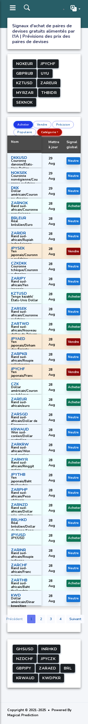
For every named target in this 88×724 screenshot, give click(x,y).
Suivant (75, 619)
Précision (63, 125)
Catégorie (48, 132)
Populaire (24, 132)
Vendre (42, 125)
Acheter (23, 125)
